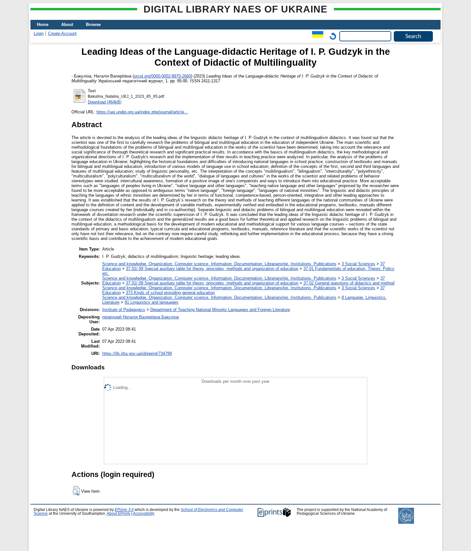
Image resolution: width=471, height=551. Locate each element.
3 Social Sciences (358, 263)
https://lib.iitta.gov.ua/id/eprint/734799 (137, 353)
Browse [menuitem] (93, 24)
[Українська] (316, 36)
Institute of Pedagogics (123, 309)
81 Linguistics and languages (151, 302)
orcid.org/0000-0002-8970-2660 (162, 76)
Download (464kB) (104, 102)
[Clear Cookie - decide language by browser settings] (331, 36)
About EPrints (118, 513)
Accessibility (143, 513)
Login (39, 33)
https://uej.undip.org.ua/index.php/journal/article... (142, 112)
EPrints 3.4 (124, 510)
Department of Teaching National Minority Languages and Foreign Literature (220, 309)
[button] (76, 491)
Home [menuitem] (42, 24)
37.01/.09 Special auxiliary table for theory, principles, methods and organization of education (212, 268)
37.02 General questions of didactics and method (348, 283)
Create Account (62, 33)
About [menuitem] (67, 24)
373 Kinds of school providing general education (170, 292)
